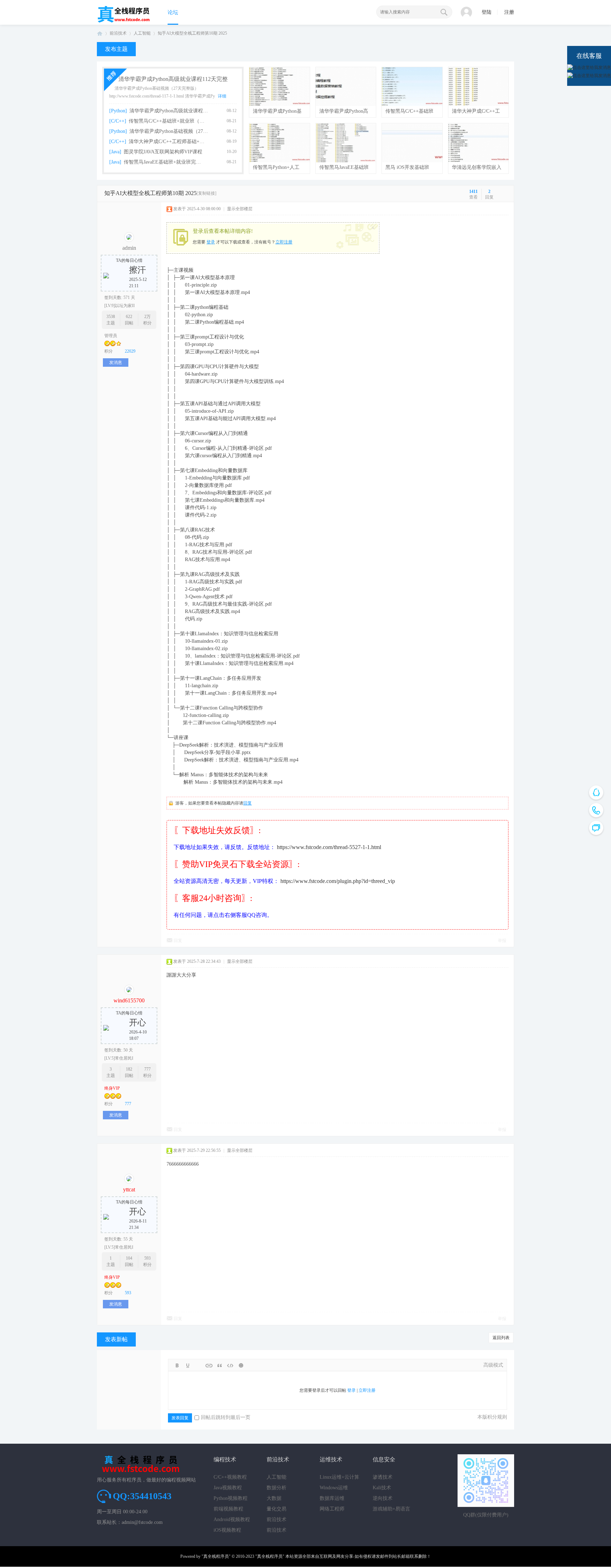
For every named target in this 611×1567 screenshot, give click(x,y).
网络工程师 (332, 1509)
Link (209, 1365)
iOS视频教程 (227, 1530)
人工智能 (142, 33)
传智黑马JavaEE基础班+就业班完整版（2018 (163, 162)
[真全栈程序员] (123, 21)
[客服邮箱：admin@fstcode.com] (596, 810)
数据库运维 (332, 1498)
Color (187, 1365)
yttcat (129, 1189)
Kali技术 (382, 1487)
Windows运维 (334, 1487)
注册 (509, 12)
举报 (502, 940)
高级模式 (493, 1365)
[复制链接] (206, 193)
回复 (247, 803)
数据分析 (276, 1487)
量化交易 (276, 1509)
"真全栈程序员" (216, 1556)
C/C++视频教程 (230, 1477)
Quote (219, 1365)
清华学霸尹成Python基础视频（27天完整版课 (169, 131)
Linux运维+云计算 (339, 1477)
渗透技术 (382, 1477)
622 (129, 316)
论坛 (173, 12)
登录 (210, 242)
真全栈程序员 (100, 33)
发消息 (115, 362)
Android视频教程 (232, 1519)
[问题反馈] (596, 828)
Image (198, 1365)
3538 (110, 316)
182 (129, 1069)
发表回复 (179, 1417)
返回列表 (501, 1337)
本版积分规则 (492, 1417)
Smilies (240, 1365)
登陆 (486, 12)
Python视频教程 (231, 1498)
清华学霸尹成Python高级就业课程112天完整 (173, 79)
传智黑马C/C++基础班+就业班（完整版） (168, 121)
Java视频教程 (228, 1487)
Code (230, 1365)
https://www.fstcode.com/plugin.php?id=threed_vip (337, 881)
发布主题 (116, 49)
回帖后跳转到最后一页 (225, 1417)
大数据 (274, 1498)
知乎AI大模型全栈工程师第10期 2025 (192, 33)
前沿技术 (118, 33)
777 (147, 1069)
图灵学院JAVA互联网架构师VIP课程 (163, 151)
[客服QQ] (596, 792)
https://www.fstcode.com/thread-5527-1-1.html (329, 847)
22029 (130, 351)
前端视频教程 (228, 1509)
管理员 (110, 335)
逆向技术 (382, 1498)
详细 (222, 96)
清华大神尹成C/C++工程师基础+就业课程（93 (168, 141)
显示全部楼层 (239, 208)
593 (147, 1258)
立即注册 (283, 242)
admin (129, 248)
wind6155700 (129, 1000)
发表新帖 (116, 1339)
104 (129, 1258)
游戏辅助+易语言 (391, 1509)
